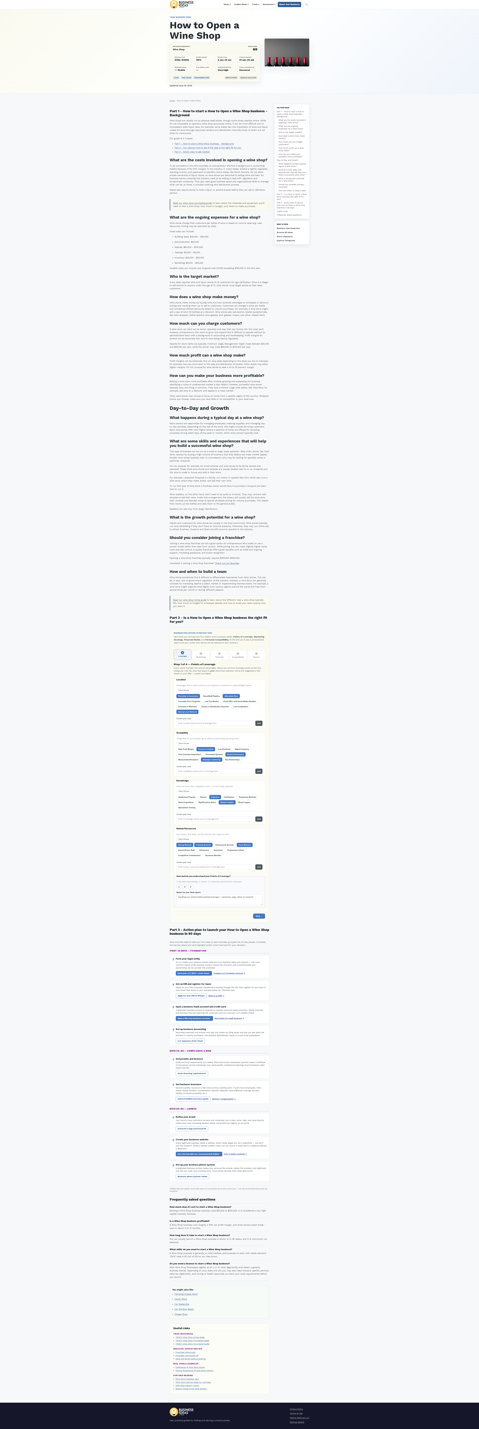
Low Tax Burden (212, 701)
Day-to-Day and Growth (287, 160)
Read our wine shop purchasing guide (192, 203)
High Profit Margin (186, 749)
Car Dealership (182, 1304)
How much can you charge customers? (290, 143)
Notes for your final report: (189, 892)
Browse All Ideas (285, 232)
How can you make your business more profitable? (290, 155)
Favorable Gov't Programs (189, 701)
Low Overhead (224, 749)
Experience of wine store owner (190, 1367)
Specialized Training (186, 808)
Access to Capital (205, 749)
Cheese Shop (181, 1314)
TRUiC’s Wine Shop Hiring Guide (190, 1337)
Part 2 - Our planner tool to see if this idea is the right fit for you (208, 147)
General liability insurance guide (193, 1099)
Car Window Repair (184, 1309)
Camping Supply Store (186, 1294)
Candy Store (181, 1299)
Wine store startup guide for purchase (193, 1382)
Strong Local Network (187, 712)
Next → (259, 916)
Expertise (215, 797)
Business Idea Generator (288, 228)
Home (172, 101)
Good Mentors (245, 845)
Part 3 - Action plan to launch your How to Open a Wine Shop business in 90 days (291, 205)
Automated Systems (214, 754)
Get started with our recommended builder (199, 1154)
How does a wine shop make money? (292, 137)
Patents (203, 797)
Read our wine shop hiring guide (189, 600)
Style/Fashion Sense (207, 802)
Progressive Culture (235, 850)
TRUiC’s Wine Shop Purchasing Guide (192, 1340)
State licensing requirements (192, 1073)
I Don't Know (183, 690)
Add (259, 723)
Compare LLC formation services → (229, 973)
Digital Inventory (242, 749)
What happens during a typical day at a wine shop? (292, 165)
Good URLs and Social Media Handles (239, 701)
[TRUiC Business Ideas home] (181, 4)
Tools (255, 4)
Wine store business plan (187, 1379)
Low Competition (241, 707)
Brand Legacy (244, 802)
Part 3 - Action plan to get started (192, 152)
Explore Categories (286, 240)
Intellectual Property (186, 797)
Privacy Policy (296, 1409)
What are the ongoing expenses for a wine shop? (291, 127)
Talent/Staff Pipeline (211, 696)
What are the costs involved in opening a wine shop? (292, 121)
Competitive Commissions (189, 855)
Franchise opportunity (186, 1352)
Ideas (227, 4)
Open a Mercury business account (194, 1018)
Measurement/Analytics (188, 760)
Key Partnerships (232, 760)
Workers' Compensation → (224, 1099)
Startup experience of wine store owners (194, 1370)
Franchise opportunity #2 (187, 1355)
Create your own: (183, 719)
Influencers (204, 850)
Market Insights (227, 802)
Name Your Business (289, 4)
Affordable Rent (231, 696)
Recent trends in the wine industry (191, 1389)
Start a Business (285, 236)
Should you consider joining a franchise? (291, 185)
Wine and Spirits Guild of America (191, 1359)
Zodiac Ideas (241, 4)
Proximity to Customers (188, 696)
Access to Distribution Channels (215, 707)
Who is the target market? (290, 132)
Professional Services (224, 845)
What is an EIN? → (216, 996)
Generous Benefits (213, 855)
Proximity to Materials (187, 707)
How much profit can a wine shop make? (291, 149)
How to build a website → (235, 1154)
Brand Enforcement (235, 754)
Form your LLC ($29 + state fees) (194, 973)
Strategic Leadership (212, 760)
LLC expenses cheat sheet (190, 1041)
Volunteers (218, 850)
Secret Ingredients (186, 802)
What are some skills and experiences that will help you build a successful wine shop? (292, 172)
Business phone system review (192, 1176)
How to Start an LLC (299, 1418)
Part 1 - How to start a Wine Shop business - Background (204, 143)
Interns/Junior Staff (186, 850)
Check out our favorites (227, 563)
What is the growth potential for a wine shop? (291, 179)
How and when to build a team (292, 191)
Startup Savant (297, 1422)
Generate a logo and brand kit (192, 1129)
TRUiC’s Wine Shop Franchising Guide (192, 1344)
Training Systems (203, 845)
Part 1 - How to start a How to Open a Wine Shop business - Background (290, 114)
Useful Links (282, 211)
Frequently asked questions (289, 215)
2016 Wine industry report (187, 1385)
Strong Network (184, 845)
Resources (269, 4)
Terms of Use (296, 1413)
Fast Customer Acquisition (189, 754)
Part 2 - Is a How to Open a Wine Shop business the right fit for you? (292, 196)
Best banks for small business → (229, 1018)
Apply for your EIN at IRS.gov (191, 996)
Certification (229, 797)
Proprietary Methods (247, 797)
